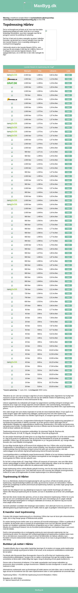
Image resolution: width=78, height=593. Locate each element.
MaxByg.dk (45, 5)
